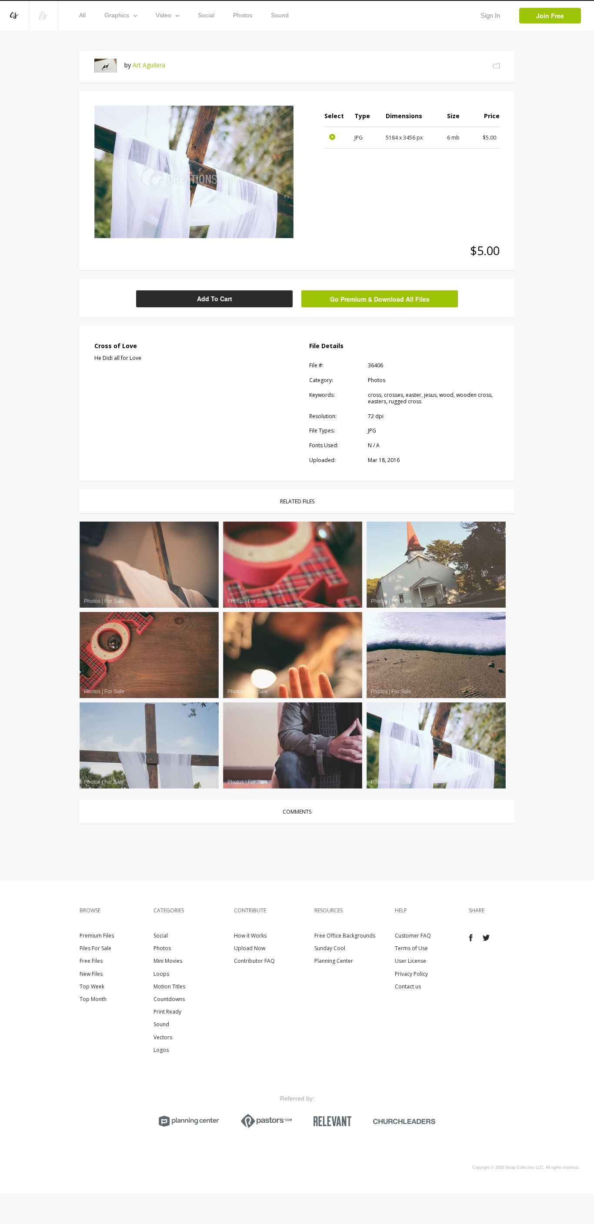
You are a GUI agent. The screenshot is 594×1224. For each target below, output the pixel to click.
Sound (280, 15)
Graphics (116, 15)
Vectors (163, 1037)
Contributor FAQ (254, 961)
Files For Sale (95, 948)
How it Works (250, 935)
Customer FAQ (413, 935)
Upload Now (249, 948)
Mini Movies (168, 961)
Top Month (93, 999)
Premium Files (97, 935)
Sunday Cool (329, 948)
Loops (161, 974)
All (82, 15)
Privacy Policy (411, 974)
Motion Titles (169, 986)
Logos (161, 1050)
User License (410, 961)
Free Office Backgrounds (344, 935)
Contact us (408, 986)
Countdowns (169, 999)
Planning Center (333, 961)
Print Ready (167, 1011)
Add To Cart (214, 298)
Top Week (92, 986)
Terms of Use (411, 948)
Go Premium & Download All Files (380, 299)
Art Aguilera (149, 65)
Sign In (490, 15)
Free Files (91, 961)
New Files (91, 974)
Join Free (550, 15)
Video (163, 15)
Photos (242, 15)
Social (206, 15)
